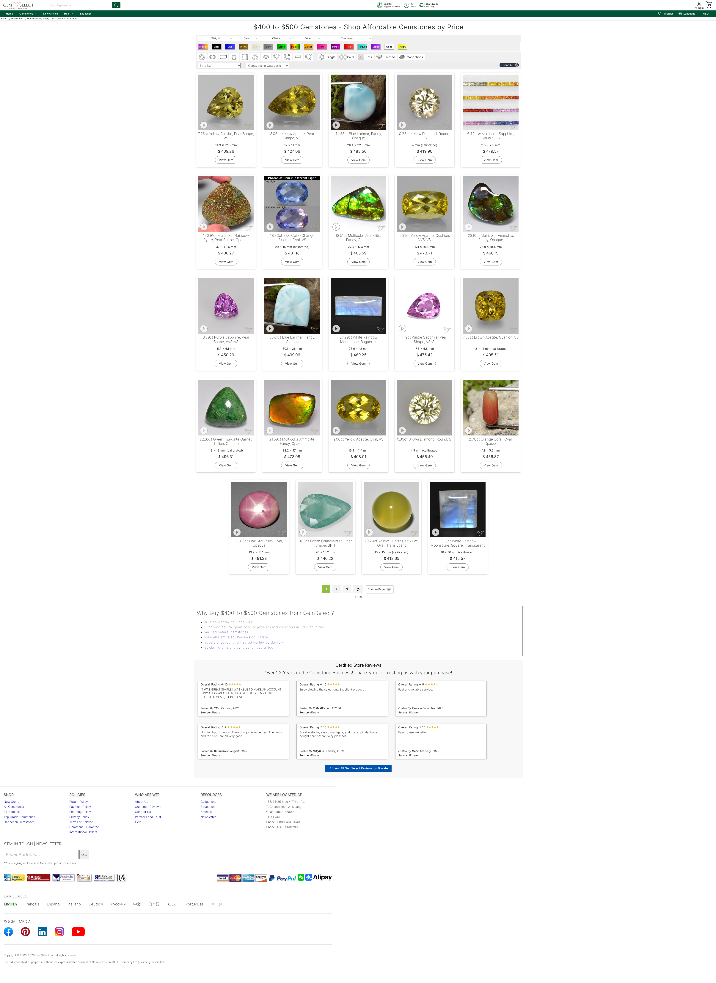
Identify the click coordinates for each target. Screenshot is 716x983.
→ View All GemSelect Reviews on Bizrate (358, 768)
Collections (208, 801)
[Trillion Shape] (255, 57)
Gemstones (28, 13)
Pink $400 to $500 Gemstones (322, 47)
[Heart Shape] (276, 57)
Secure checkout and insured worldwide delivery (244, 642)
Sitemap (206, 812)
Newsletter (208, 817)
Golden (256, 46)
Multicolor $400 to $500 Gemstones (295, 47)
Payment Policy (80, 807)
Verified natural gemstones (226, 632)
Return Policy (78, 801)
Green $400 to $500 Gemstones (282, 47)
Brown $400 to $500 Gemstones (244, 47)
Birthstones (12, 812)
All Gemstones (14, 807)
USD (706, 13)
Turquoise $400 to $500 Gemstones (362, 47)
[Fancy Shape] (308, 57)
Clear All (507, 65)
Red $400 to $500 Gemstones (349, 47)
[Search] (116, 5)
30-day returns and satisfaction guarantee (238, 647)
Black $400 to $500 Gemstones (217, 47)
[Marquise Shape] (266, 57)
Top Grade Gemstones (19, 817)
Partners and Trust (148, 817)
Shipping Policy (80, 812)
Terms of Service (81, 822)
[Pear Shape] (234, 57)
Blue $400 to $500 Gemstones (230, 47)
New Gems (11, 801)
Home (9, 13)
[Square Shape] (244, 57)
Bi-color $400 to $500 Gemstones (203, 47)
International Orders (83, 832)
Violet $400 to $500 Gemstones (376, 47)
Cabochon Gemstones (19, 822)
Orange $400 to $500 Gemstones (309, 47)
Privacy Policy (79, 817)
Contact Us (143, 812)
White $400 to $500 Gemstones (389, 47)
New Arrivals (50, 13)
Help (68, 13)
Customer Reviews (148, 807)
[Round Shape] (202, 57)
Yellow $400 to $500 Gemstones (403, 47)
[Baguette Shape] (298, 57)
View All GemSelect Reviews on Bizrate (236, 637)
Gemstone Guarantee (84, 827)
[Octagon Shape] (223, 57)
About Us (141, 801)
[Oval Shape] (213, 57)
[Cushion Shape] (287, 57)
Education (86, 13)
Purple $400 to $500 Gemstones (336, 47)
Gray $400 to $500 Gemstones (268, 47)
